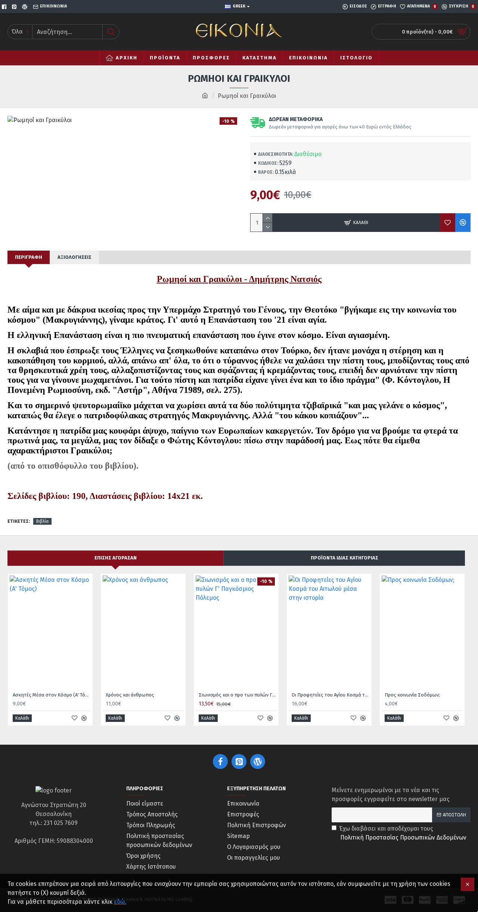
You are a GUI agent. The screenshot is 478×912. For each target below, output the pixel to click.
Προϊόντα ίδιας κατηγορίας (344, 558)
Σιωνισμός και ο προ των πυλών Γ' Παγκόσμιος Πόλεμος (238, 695)
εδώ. (120, 901)
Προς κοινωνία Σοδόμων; (412, 695)
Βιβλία (42, 521)
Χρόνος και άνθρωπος (130, 695)
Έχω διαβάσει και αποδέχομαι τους (402, 833)
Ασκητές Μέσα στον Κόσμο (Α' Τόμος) (52, 695)
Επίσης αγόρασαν (115, 558)
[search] (110, 32)
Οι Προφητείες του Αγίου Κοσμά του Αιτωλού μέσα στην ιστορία (331, 695)
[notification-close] (467, 884)
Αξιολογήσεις (74, 257)
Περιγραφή (28, 257)
